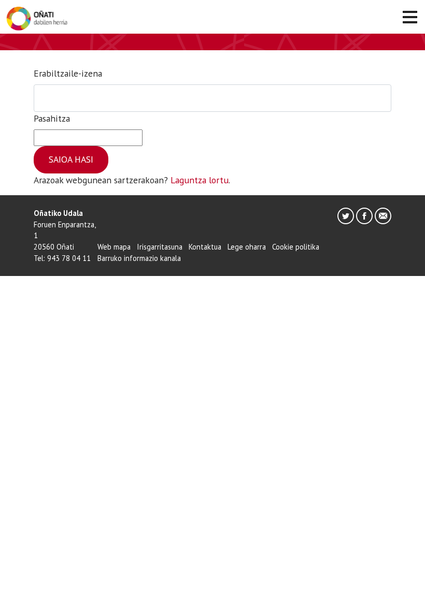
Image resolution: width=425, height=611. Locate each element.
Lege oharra (247, 247)
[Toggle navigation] (409, 19)
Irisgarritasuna (159, 247)
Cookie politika (295, 247)
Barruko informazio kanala (139, 258)
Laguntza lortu (200, 180)
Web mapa (114, 247)
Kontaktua (205, 247)
